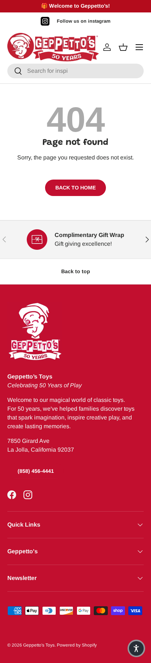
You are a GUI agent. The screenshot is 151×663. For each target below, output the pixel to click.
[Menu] (139, 47)
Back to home (75, 188)
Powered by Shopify (77, 645)
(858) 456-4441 (36, 471)
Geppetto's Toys (39, 645)
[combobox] (75, 71)
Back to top (75, 271)
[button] (136, 648)
